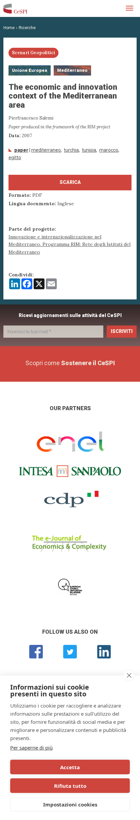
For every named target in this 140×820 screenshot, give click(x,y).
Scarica (70, 182)
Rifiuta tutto (70, 785)
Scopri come (70, 362)
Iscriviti (122, 331)
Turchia (71, 150)
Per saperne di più (31, 747)
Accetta (70, 767)
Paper (21, 150)
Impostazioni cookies (70, 804)
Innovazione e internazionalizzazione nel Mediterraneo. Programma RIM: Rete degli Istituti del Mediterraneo (69, 244)
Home (9, 27)
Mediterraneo (46, 150)
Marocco (108, 150)
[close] (129, 675)
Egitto (14, 157)
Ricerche (27, 27)
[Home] (15, 8)
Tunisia (89, 150)
